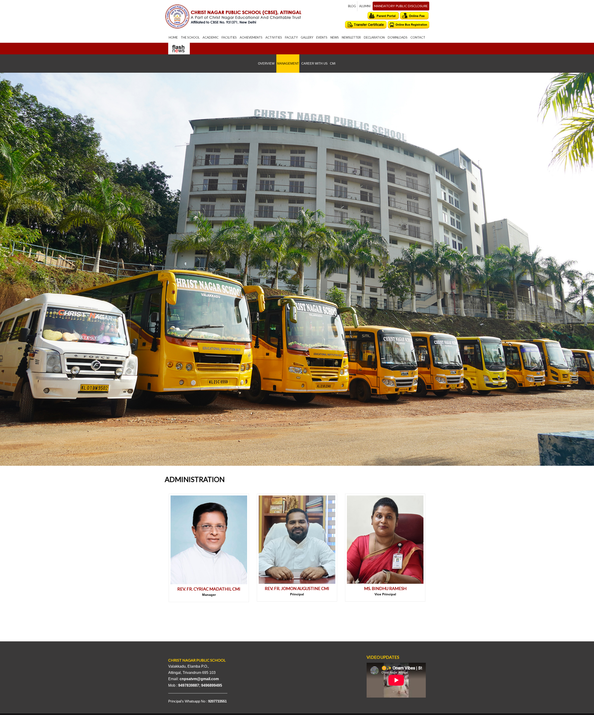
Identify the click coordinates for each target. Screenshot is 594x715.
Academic (211, 37)
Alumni (365, 6)
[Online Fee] (414, 15)
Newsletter (351, 37)
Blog (352, 6)
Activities (273, 37)
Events (321, 37)
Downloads (397, 37)
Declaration (374, 37)
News (334, 37)
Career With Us (314, 63)
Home (173, 37)
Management (288, 63)
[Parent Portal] (383, 15)
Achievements (251, 37)
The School (190, 37)
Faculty (291, 37)
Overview (266, 63)
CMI (333, 63)
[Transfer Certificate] (366, 24)
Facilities (229, 37)
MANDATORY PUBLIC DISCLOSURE (401, 6)
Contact (417, 37)
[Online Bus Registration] (408, 24)
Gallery (307, 37)
